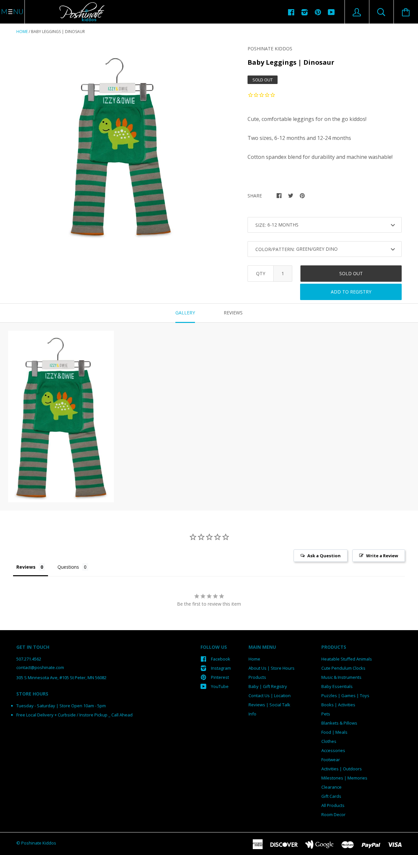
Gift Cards (331, 796)
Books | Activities (338, 705)
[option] (120, 145)
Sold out (351, 273)
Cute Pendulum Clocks (343, 668)
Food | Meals (334, 732)
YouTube (220, 686)
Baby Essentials (337, 686)
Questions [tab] (68, 567)
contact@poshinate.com (40, 667)
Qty (260, 273)
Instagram (221, 668)
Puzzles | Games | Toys (345, 695)
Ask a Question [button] (324, 556)
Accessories (333, 750)
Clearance (331, 787)
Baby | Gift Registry (268, 686)
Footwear (330, 760)
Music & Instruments (341, 677)
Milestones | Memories (344, 778)
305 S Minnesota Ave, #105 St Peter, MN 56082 (61, 677)
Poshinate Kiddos (270, 48)
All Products (333, 805)
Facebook (220, 659)
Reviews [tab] (233, 313)
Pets (325, 714)
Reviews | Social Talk (269, 705)
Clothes (328, 741)
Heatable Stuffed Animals (346, 659)
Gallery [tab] (185, 313)
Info (252, 714)
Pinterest (220, 677)
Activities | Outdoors (341, 769)
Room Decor (333, 814)
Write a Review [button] (382, 556)
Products (257, 677)
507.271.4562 (28, 659)
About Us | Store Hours (272, 668)
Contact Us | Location (270, 695)
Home (22, 31)
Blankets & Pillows (339, 723)
